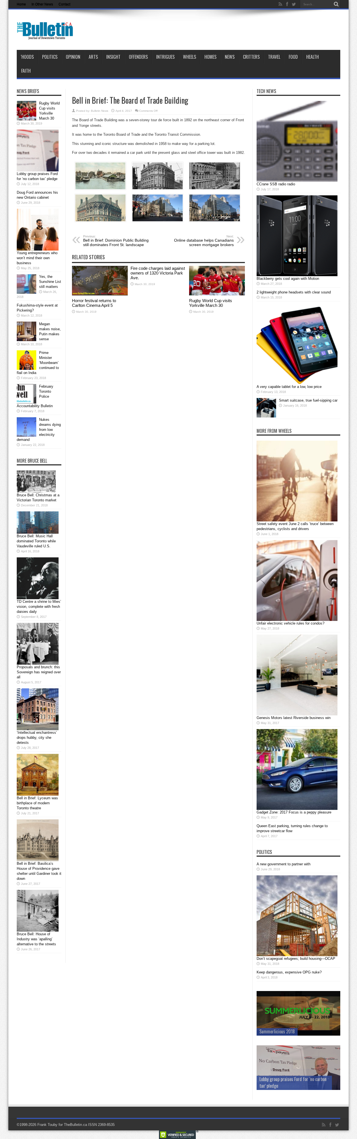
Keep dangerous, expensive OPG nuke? (289, 972)
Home (21, 4)
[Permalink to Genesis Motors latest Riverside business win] (297, 714)
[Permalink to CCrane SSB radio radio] (297, 180)
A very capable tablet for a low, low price (289, 387)
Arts (93, 57)
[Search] (336, 4)
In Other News (42, 4)
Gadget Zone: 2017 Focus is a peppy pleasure (294, 812)
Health (312, 57)
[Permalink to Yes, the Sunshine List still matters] (26, 292)
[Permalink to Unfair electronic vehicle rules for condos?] (297, 620)
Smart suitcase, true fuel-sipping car (308, 400)
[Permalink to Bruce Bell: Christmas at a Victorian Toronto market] (36, 491)
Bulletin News (99, 110)
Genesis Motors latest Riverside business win (294, 718)
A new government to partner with (283, 864)
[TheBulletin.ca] (47, 36)
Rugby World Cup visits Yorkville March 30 (210, 303)
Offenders (138, 57)
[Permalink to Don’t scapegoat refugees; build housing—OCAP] (297, 955)
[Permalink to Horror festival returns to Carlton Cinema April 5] (100, 294)
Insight (113, 57)
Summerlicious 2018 (277, 1031)
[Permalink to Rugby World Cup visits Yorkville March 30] (217, 294)
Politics (49, 57)
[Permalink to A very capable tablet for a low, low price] (297, 383)
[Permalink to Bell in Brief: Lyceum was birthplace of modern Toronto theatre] (38, 794)
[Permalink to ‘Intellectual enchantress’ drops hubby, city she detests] (38, 729)
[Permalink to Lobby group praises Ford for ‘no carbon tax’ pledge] (38, 170)
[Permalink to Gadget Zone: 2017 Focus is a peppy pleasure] (297, 809)
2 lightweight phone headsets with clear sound (294, 292)
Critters (251, 57)
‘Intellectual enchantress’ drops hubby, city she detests (37, 737)
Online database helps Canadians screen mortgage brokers (204, 241)
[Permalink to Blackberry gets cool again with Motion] (297, 275)
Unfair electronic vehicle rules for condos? (290, 623)
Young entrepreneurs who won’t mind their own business (37, 258)
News (230, 57)
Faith (26, 70)
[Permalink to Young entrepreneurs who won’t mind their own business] (38, 249)
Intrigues (165, 57)
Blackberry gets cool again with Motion (288, 278)
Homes (210, 57)
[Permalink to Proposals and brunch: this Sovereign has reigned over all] (38, 663)
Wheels (189, 57)
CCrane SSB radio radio (276, 184)
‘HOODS (27, 57)
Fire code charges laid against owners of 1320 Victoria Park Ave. (158, 273)
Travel (274, 57)
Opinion (73, 57)
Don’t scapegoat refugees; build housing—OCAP (296, 958)
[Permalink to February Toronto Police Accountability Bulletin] (26, 402)
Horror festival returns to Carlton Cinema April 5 (94, 303)
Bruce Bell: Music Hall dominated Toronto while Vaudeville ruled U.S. (36, 541)
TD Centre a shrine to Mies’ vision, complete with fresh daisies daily (39, 606)
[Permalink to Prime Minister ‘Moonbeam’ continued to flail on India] (26, 368)
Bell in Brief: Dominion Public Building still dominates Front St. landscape (116, 241)
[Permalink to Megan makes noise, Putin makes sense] (26, 340)
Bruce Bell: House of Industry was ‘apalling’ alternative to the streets (36, 939)
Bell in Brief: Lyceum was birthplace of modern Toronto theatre (37, 803)
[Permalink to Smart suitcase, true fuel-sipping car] (266, 416)
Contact (64, 4)
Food (293, 57)
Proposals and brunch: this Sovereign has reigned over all (39, 672)
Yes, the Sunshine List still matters (50, 282)
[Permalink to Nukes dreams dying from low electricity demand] (26, 435)
